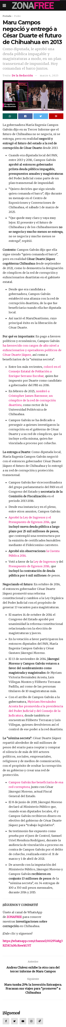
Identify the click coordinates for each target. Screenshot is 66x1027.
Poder (17, 16)
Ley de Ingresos (44, 561)
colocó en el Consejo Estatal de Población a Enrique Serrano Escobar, (35, 371)
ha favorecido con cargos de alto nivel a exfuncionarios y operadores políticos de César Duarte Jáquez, (32, 350)
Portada (7, 16)
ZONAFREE (14, 917)
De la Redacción (22, 75)
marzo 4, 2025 (49, 75)
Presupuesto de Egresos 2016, (29, 566)
